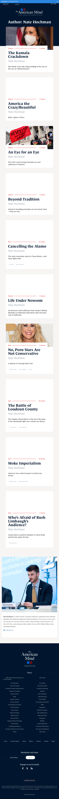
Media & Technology (14, 712)
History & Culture (20, 264)
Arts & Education (13, 427)
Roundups (42, 721)
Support (17, 4)
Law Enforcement (7, 679)
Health (42, 704)
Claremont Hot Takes (42, 685)
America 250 (42, 677)
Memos (31, 741)
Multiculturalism (12, 481)
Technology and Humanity (15, 726)
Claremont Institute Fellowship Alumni (15, 688)
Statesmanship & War (23, 481)
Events (14, 696)
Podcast (46, 741)
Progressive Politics (42, 715)
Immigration (42, 707)
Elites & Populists (13, 369)
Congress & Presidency (14, 691)
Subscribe (4, 1)
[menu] (55, 4)
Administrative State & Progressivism (15, 677)
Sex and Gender (14, 723)
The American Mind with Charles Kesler (14, 729)
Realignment (42, 718)
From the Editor (42, 699)
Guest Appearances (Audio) (42, 702)
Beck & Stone (32, 794)
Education (11, 264)
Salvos (24, 741)
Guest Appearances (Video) (14, 704)
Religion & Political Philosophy (15, 721)
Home (5, 741)
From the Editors (14, 741)
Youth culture (42, 731)
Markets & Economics (42, 710)
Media (53, 741)
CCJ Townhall (42, 683)
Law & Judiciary (14, 710)
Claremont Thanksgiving (42, 688)
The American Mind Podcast (42, 726)
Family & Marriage (42, 696)
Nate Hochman (16, 61)
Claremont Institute (6, 3)
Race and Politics (23, 369)
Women (30, 369)
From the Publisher (14, 702)
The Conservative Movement (42, 729)
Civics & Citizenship (14, 685)
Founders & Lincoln (14, 699)
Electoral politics (15, 694)
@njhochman (9, 630)
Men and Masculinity (42, 712)
